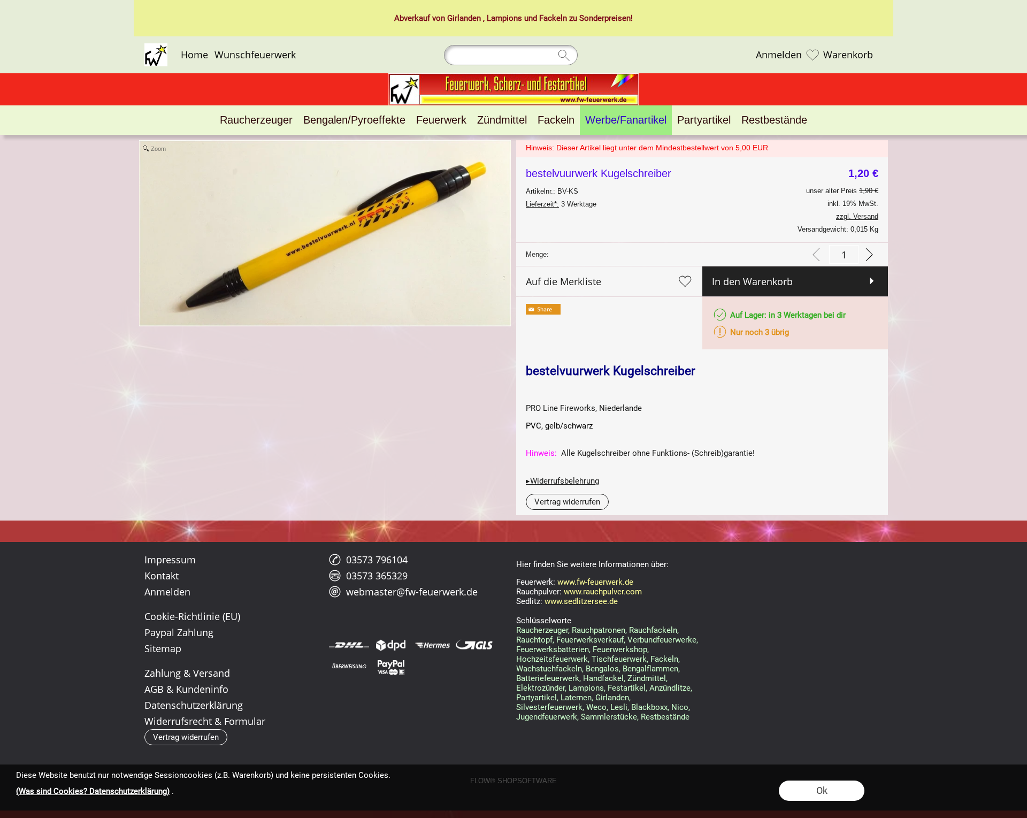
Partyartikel (536, 697)
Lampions (504, 18)
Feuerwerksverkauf (590, 640)
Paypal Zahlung (178, 632)
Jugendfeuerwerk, (547, 717)
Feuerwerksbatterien (552, 649)
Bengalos (602, 669)
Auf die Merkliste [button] (563, 281)
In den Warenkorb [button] (752, 281)
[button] (567, 502)
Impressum (170, 559)
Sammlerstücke (609, 717)
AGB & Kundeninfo (186, 689)
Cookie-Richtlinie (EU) (192, 616)
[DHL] (349, 645)
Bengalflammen (650, 669)
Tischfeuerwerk (619, 659)
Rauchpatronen (598, 630)
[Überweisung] (349, 666)
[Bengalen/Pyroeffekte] (354, 120)
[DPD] (391, 645)
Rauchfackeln (653, 630)
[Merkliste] (812, 55)
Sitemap (162, 648)
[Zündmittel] (502, 120)
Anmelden (779, 55)
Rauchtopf (534, 640)
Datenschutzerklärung (193, 705)
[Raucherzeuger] (256, 120)
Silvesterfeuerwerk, (550, 707)
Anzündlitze (670, 688)
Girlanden (464, 18)
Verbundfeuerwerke (661, 640)
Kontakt (161, 575)
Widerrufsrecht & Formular (204, 721)
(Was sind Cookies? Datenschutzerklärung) (93, 791)
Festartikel (627, 688)
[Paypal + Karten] (391, 666)
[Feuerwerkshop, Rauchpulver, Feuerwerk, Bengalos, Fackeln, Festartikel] (513, 77)
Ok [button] (821, 790)
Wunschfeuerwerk (255, 55)
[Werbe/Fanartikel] (626, 120)
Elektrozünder (540, 688)
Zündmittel (646, 678)
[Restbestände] (774, 120)
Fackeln (553, 18)
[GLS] (474, 645)
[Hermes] (432, 645)
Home (194, 55)
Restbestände (665, 717)
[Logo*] (155, 47)
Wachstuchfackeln (549, 669)
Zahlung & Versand (187, 673)
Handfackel (603, 678)
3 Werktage (561, 204)
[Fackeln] (556, 120)
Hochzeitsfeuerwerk (552, 659)
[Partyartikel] (704, 120)
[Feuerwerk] (441, 120)
